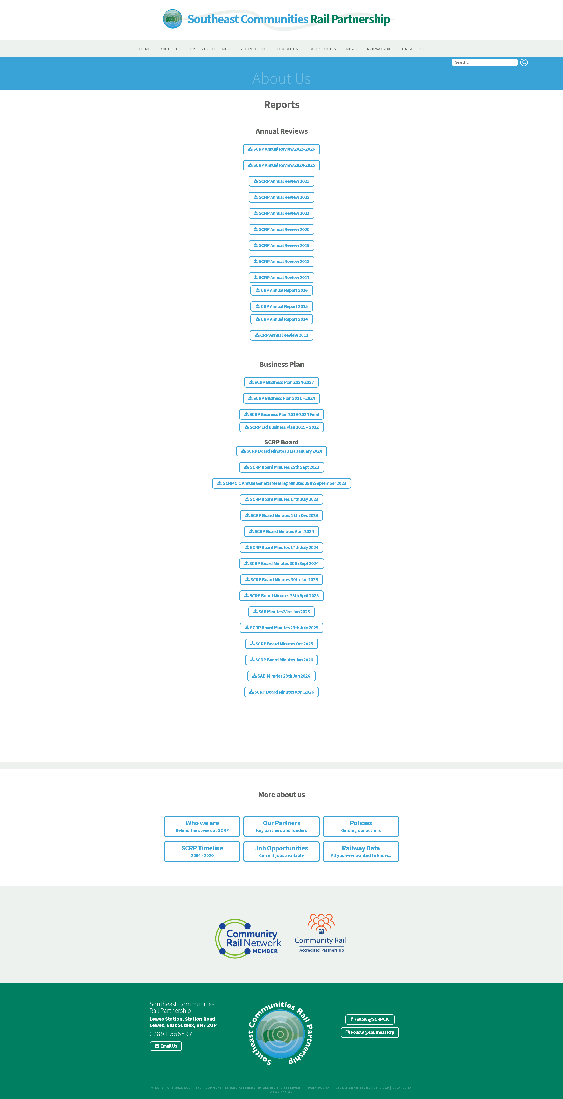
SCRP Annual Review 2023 (284, 181)
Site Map (381, 1088)
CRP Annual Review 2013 (284, 335)
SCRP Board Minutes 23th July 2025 (284, 628)
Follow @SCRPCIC (371, 1019)
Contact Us (412, 49)
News (351, 49)
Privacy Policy (316, 1088)
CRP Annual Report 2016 (284, 290)
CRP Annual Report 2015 (284, 306)
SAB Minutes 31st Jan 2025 (284, 611)
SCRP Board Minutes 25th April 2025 (284, 595)
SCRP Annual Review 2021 (284, 213)
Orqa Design (281, 1092)
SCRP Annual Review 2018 (284, 261)
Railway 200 (378, 49)
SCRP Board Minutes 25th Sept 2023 (284, 467)
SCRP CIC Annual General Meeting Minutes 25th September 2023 (284, 483)
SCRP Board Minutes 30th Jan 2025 (284, 579)
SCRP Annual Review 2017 (284, 277)
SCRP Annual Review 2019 (284, 245)
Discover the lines (210, 49)
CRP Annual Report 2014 (284, 319)
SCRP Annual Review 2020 (284, 229)
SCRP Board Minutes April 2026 (284, 692)
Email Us (168, 1046)
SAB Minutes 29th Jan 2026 (284, 676)
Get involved (253, 49)
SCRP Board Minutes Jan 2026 (284, 660)
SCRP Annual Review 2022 (284, 197)
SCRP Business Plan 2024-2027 (284, 382)
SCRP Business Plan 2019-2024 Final (284, 414)
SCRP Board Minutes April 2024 (284, 531)
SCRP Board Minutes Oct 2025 (284, 644)
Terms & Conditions (351, 1088)
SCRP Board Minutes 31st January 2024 (284, 451)
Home (144, 49)
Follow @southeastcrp (372, 1032)
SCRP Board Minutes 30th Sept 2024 (284, 563)
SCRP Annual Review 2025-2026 (284, 149)
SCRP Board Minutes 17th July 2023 (284, 499)
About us (170, 49)
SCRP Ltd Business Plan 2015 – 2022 (284, 427)
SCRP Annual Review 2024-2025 (284, 165)
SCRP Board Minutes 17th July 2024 (284, 547)
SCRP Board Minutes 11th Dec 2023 (284, 515)
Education (288, 49)
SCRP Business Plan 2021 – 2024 (284, 398)
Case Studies (322, 49)
